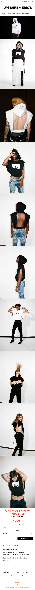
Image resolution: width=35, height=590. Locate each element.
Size (17, 531)
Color (17, 524)
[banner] (17, 7)
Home (4, 13)
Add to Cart (25, 538)
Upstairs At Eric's (17, 516)
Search (17, 582)
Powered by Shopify (10, 587)
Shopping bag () (28, 1)
